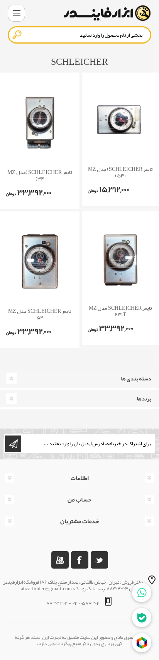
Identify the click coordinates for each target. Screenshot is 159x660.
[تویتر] (99, 560)
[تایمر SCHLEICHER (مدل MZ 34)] (40, 122)
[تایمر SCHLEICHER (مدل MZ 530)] (120, 121)
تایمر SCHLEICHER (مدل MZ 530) (120, 172)
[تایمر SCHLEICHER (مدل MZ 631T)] (120, 260)
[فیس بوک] (79, 560)
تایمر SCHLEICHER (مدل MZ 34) (39, 175)
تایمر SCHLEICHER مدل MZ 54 (39, 314)
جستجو (17, 34)
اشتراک (13, 443)
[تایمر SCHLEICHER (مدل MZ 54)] (40, 261)
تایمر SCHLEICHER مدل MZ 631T (120, 311)
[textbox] (79, 35)
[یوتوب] (60, 560)
